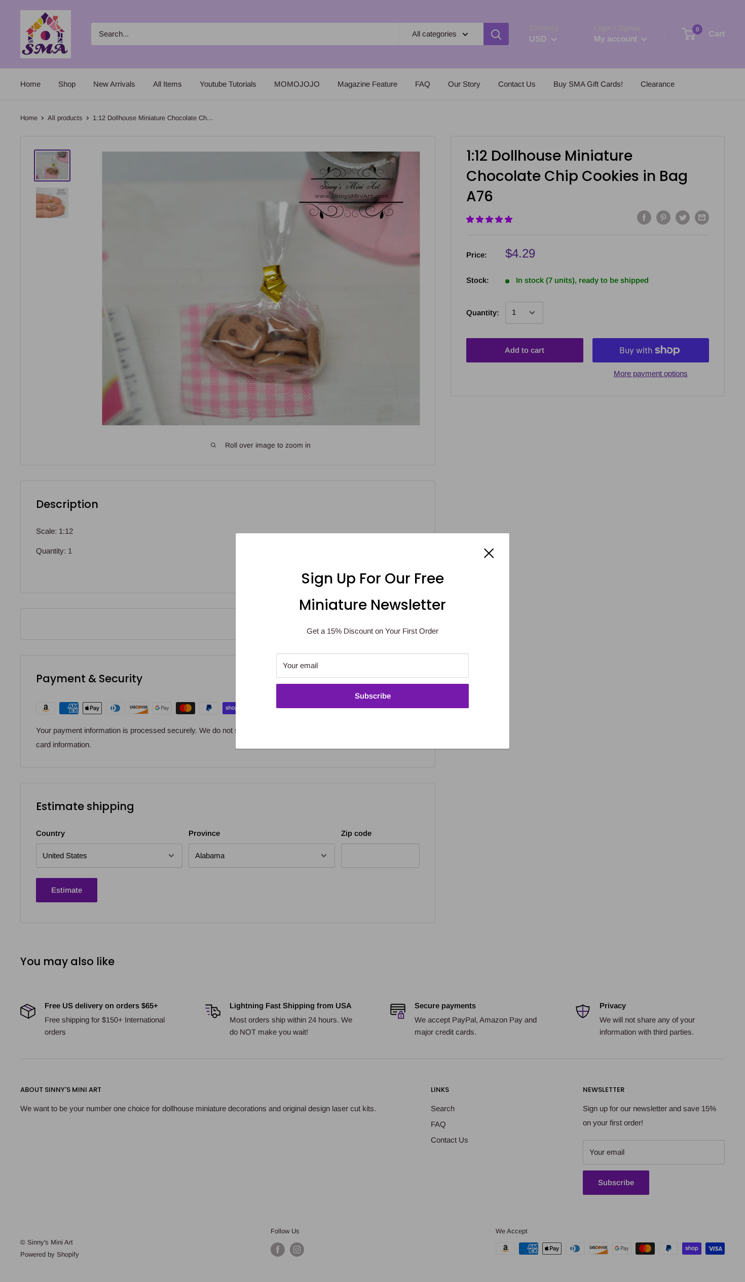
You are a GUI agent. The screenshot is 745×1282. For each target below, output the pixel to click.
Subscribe (373, 695)
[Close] (489, 552)
